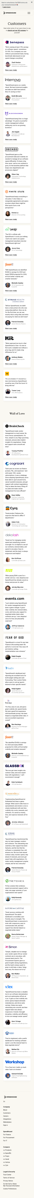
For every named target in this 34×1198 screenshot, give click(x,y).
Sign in (5, 1125)
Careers (5, 1116)
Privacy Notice (8, 1181)
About (5, 1110)
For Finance (7, 1134)
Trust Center (7, 1175)
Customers (6, 1113)
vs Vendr (6, 1159)
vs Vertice (6, 1162)
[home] (9, 13)
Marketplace (7, 1122)
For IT (5, 1141)
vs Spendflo (7, 1153)
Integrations (7, 1119)
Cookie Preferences (10, 1189)
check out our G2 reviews (17, 30)
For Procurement (8, 1137)
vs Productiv (7, 1150)
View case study (11, 70)
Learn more (6, 7)
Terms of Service (9, 1178)
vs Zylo (5, 1165)
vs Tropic (6, 1156)
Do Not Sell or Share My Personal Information (11, 1185)
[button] (29, 12)
